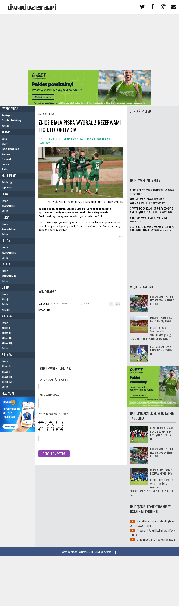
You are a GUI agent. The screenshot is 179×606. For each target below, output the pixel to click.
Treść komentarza (48, 394)
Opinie (4, 138)
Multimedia (9, 175)
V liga (5, 287)
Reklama (5, 125)
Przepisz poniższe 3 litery (53, 414)
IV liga (6, 264)
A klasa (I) (6, 327)
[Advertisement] (89, 41)
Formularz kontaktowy (11, 120)
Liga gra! (5, 164)
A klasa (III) (7, 338)
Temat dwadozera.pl (10, 148)
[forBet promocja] (89, 104)
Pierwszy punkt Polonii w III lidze (148, 217)
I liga (5, 194)
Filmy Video (7, 187)
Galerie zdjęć (7, 182)
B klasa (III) (7, 376)
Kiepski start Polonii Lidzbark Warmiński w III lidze (147, 201)
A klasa (7, 316)
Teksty (6, 132)
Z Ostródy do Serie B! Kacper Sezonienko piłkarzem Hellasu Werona (152, 228)
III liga (6, 240)
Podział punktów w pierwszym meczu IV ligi (161, 350)
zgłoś (118, 304)
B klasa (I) (6, 366)
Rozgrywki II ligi (9, 229)
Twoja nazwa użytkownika (53, 380)
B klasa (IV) (7, 381)
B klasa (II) (6, 371)
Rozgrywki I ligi (8, 205)
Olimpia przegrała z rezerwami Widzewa (152, 190)
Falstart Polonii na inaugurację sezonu (161, 319)
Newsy (4, 143)
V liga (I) (5, 299)
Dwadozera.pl (11, 108)
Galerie (5, 210)
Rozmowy (6, 154)
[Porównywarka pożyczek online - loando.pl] (17, 430)
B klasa (7, 354)
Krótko (5, 169)
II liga (5, 217)
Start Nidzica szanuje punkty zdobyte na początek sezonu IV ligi (151, 210)
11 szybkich (6, 159)
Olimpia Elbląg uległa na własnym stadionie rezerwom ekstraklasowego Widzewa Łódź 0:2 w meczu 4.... (151, 487)
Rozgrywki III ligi (9, 252)
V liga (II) (6, 309)
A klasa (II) (6, 332)
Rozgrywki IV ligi (9, 275)
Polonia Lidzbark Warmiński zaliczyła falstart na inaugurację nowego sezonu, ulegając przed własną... (150, 333)
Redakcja (6, 115)
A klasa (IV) (7, 343)
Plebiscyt (8, 393)
